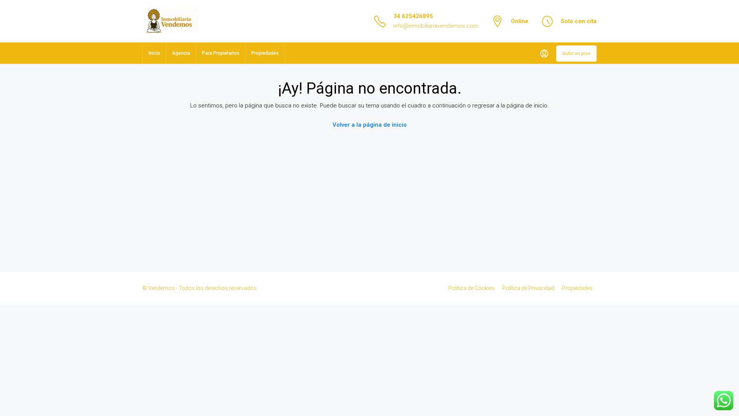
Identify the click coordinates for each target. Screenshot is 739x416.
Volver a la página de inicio (370, 124)
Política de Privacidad (528, 288)
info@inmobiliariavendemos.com (435, 25)
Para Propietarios (220, 53)
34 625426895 (413, 16)
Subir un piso (576, 53)
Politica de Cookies (471, 288)
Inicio (154, 53)
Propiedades (265, 53)
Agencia (181, 53)
